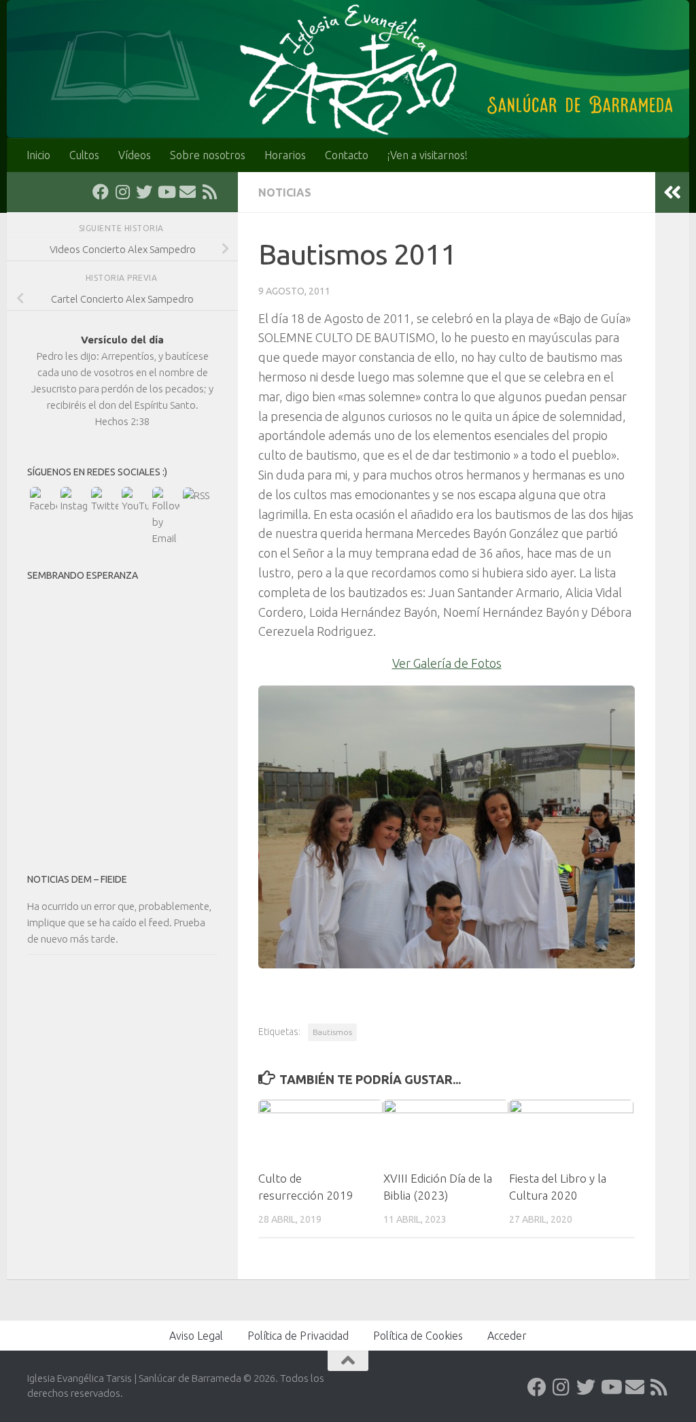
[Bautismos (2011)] (446, 963)
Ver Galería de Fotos (447, 663)
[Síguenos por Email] (187, 192)
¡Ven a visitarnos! (427, 155)
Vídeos (134, 155)
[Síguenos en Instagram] (122, 192)
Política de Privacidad (298, 1336)
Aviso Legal (196, 1336)
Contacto (346, 155)
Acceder (507, 1336)
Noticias (284, 192)
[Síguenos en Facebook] (100, 192)
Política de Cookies (418, 1336)
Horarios (285, 155)
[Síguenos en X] (144, 192)
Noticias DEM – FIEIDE (77, 879)
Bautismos (332, 1032)
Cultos (84, 155)
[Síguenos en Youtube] (166, 192)
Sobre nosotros (207, 155)
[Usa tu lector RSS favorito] (209, 192)
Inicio (38, 155)
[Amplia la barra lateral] (672, 192)
